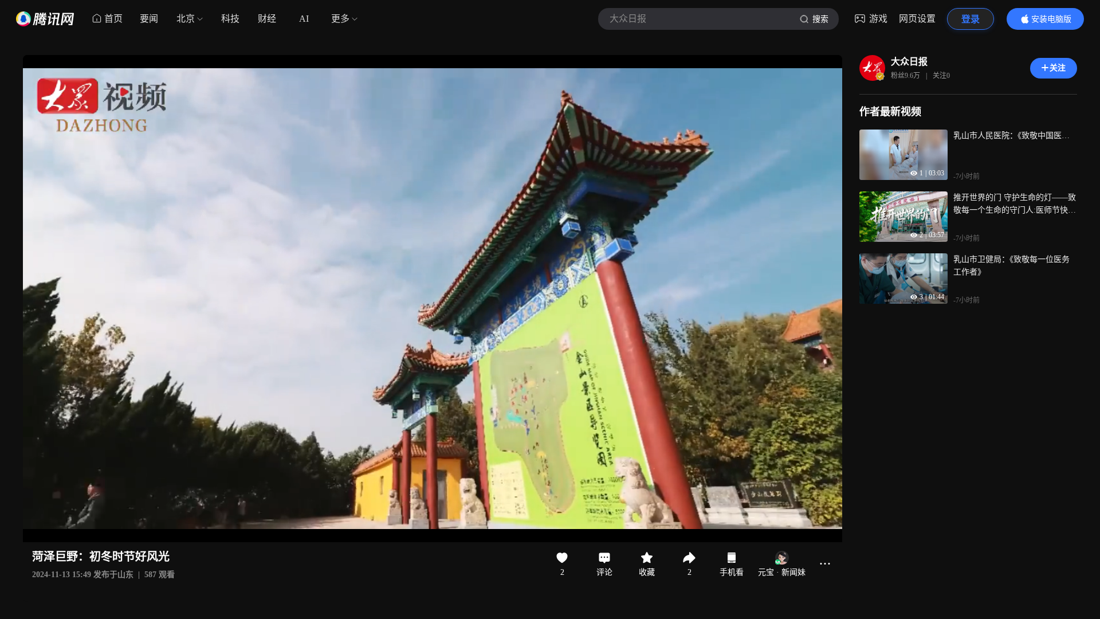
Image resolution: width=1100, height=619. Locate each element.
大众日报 (909, 61)
